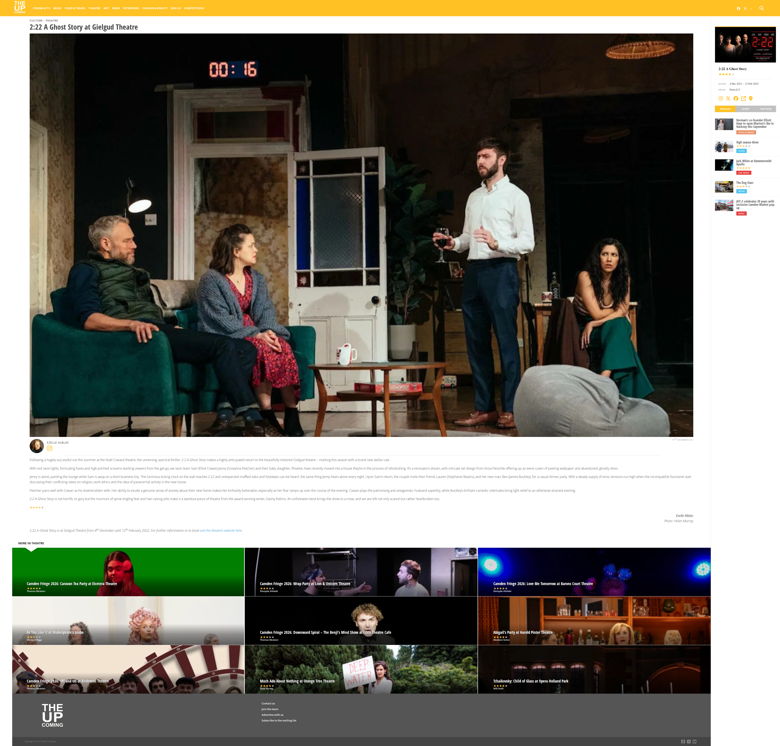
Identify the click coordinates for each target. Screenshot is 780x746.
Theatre (94, 8)
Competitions (194, 8)
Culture (36, 20)
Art (106, 8)
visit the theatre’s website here (221, 530)
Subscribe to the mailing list (279, 720)
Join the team (270, 709)
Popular (725, 108)
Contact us (268, 703)
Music (57, 8)
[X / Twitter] (728, 98)
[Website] (743, 98)
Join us (176, 8)
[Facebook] (735, 98)
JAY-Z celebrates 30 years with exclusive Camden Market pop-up (755, 204)
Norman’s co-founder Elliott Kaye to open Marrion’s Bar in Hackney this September (755, 123)
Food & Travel (75, 8)
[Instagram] (721, 98)
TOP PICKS (765, 108)
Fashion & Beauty (155, 8)
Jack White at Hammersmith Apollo (753, 162)
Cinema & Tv (41, 8)
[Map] (751, 98)
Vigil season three (747, 142)
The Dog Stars (744, 182)
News (116, 8)
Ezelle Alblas (58, 442)
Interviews (131, 8)
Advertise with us (272, 715)
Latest (745, 108)
